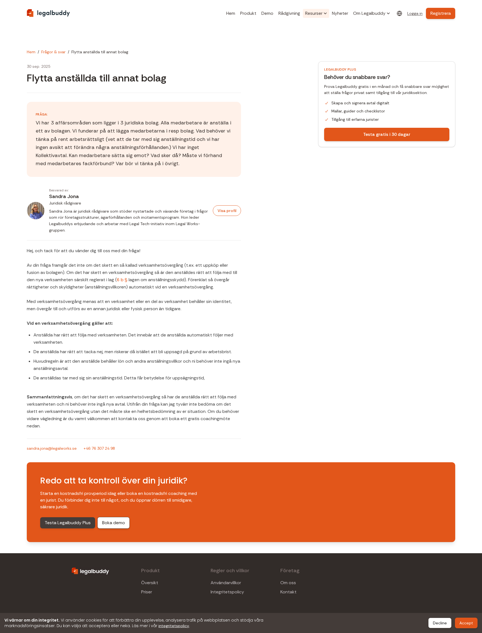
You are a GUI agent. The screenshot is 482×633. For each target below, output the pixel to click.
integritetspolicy (173, 625)
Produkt (248, 13)
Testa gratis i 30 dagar (386, 134)
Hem (230, 13)
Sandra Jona (64, 196)
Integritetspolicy (227, 592)
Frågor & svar (53, 51)
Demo (267, 13)
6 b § (122, 280)
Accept (466, 622)
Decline (440, 622)
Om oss (288, 583)
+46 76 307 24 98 (99, 448)
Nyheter (340, 13)
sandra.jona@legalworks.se (52, 448)
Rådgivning (289, 13)
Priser (146, 592)
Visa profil (227, 210)
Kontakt (288, 592)
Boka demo (113, 523)
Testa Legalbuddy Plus (68, 523)
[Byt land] (399, 13)
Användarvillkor (226, 583)
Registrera (440, 13)
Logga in (415, 13)
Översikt (149, 583)
